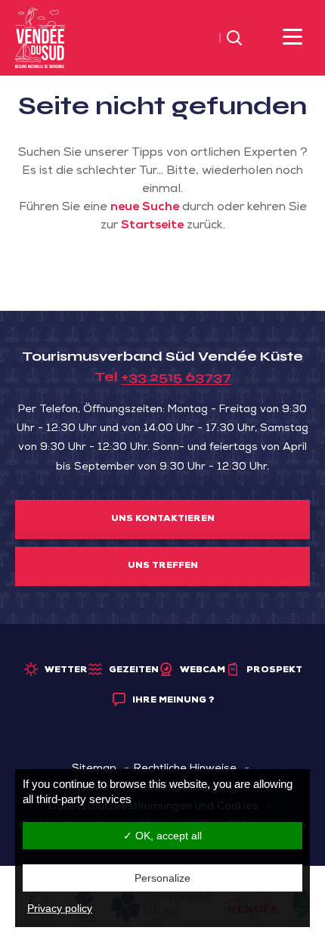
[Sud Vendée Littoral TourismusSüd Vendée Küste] (40, 39)
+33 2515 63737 (176, 376)
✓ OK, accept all (162, 836)
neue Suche (144, 208)
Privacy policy (59, 908)
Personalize (162, 878)
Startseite (152, 226)
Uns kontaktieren (163, 519)
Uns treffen (163, 566)
